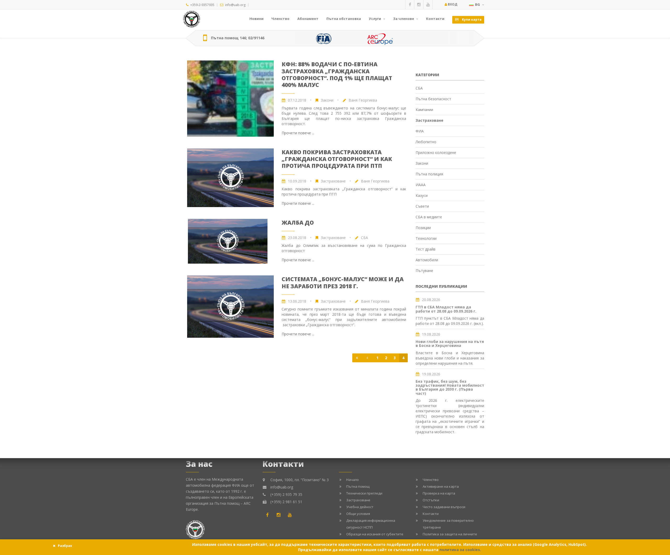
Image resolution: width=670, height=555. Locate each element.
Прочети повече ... (298, 132)
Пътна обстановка (343, 18)
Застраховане (333, 181)
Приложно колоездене (436, 152)
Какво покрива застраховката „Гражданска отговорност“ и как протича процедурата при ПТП (337, 159)
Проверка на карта (439, 493)
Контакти (435, 18)
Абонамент (308, 18)
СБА (419, 88)
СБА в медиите (429, 216)
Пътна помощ (358, 486)
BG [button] (478, 4)
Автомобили (427, 259)
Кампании (424, 109)
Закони (327, 100)
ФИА (420, 131)
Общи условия (358, 513)
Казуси (422, 195)
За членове (404, 18)
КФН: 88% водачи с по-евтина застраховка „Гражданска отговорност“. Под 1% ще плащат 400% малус (337, 74)
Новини (256, 18)
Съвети (422, 206)
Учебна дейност (359, 506)
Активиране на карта (441, 486)
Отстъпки (431, 500)
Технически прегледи (364, 493)
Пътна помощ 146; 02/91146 (237, 38)
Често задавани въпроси (444, 506)
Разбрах (65, 545)
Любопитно (426, 141)
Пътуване (424, 270)
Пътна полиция (429, 173)
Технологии (426, 238)
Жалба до (298, 222)
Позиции (423, 227)
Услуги (375, 18)
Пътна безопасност (433, 98)
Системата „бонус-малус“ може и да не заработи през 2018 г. (343, 282)
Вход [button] (452, 4)
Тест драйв (426, 249)
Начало (352, 479)
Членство (280, 18)
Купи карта (471, 19)
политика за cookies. (460, 549)
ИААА (421, 184)
